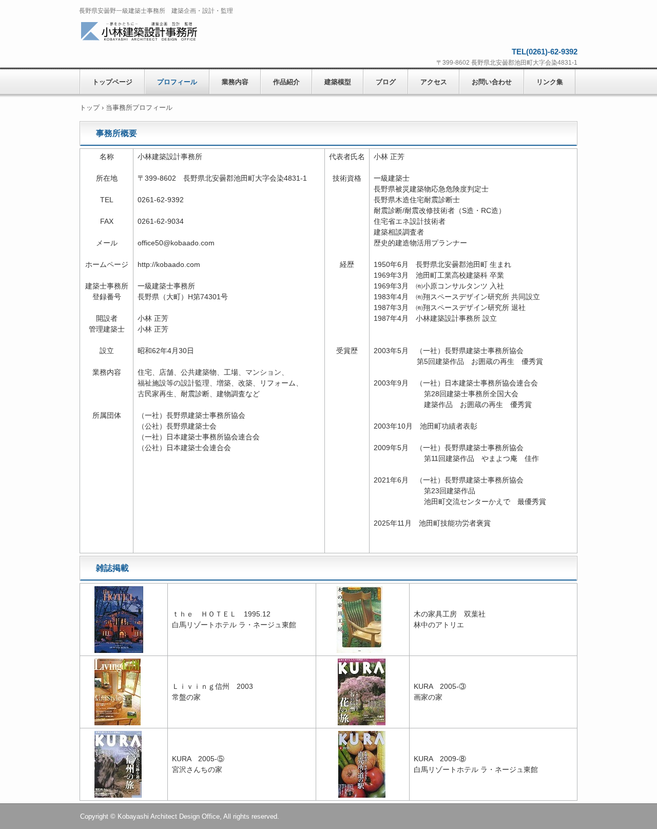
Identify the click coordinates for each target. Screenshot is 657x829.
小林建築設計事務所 (153, 32)
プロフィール (177, 82)
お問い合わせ (492, 82)
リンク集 (549, 82)
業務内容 (235, 82)
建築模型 (337, 82)
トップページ (112, 82)
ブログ (386, 82)
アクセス (433, 82)
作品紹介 (286, 82)
